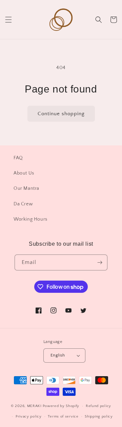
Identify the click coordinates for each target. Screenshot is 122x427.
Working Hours (30, 219)
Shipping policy (99, 416)
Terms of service (63, 416)
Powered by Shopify (61, 406)
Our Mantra (26, 188)
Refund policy (98, 406)
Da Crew (23, 204)
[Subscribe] (99, 262)
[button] (8, 19)
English (57, 355)
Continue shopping (61, 114)
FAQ (18, 158)
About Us (24, 173)
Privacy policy (29, 416)
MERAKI (34, 406)
